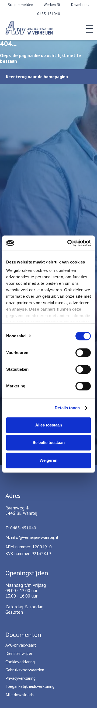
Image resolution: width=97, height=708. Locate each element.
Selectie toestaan (49, 442)
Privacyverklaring (20, 678)
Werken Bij (52, 4)
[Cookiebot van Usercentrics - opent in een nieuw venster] (68, 243)
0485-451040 (48, 13)
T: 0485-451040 (20, 527)
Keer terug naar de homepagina (37, 76)
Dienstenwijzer (18, 653)
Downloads (80, 4)
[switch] (83, 352)
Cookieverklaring (20, 661)
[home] (36, 28)
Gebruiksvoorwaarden (24, 669)
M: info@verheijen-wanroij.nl (31, 537)
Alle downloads (19, 694)
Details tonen (67, 407)
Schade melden (20, 4)
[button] (89, 28)
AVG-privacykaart (20, 645)
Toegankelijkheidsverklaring (29, 686)
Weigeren (48, 460)
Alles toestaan (48, 425)
